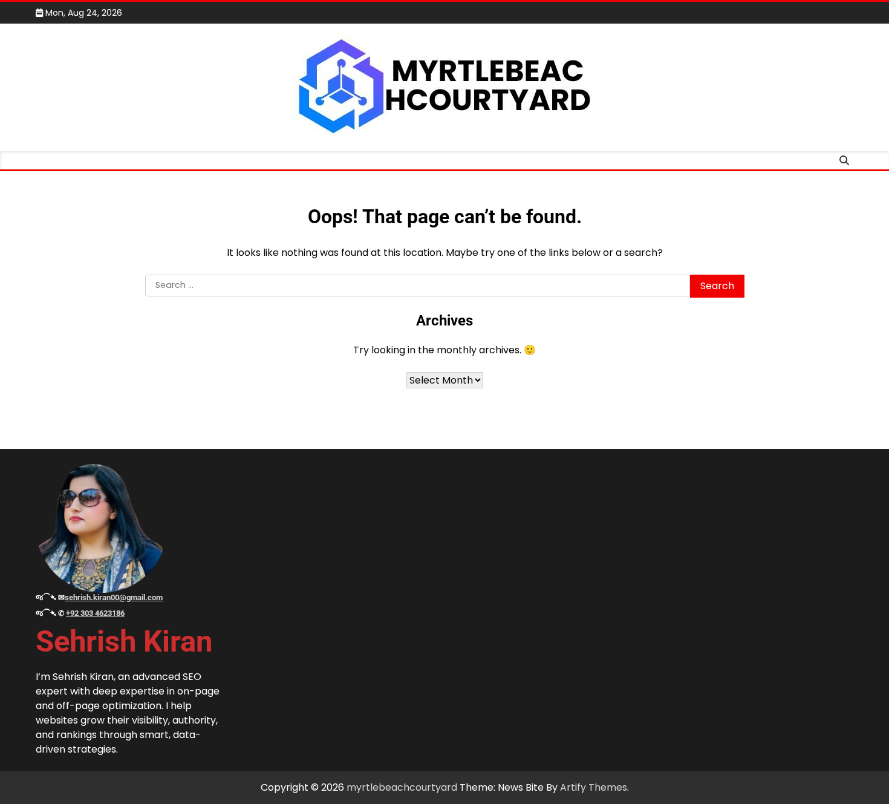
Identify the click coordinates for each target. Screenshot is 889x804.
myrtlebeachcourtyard (402, 787)
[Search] (844, 160)
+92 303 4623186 (95, 613)
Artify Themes (593, 787)
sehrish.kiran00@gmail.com (114, 597)
